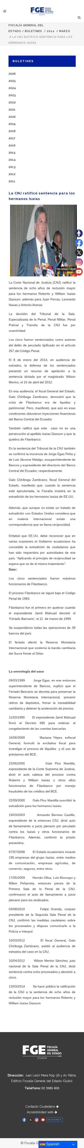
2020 (12, 116)
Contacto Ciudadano (40, 1106)
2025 (12, 80)
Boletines (33, 31)
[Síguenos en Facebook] (79, 245)
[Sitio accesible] (79, 236)
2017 (12, 138)
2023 (12, 95)
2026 (12, 73)
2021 (12, 109)
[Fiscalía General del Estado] (42, 11)
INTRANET (54, 1119)
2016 (12, 145)
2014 (50, 31)
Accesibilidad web (40, 1112)
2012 (12, 174)
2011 (12, 181)
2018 (12, 131)
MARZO (64, 31)
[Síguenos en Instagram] (79, 265)
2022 (12, 102)
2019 (12, 124)
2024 (12, 88)
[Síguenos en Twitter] (79, 255)
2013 (12, 167)
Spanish (52, 1144)
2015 (12, 152)
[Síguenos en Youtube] (79, 274)
